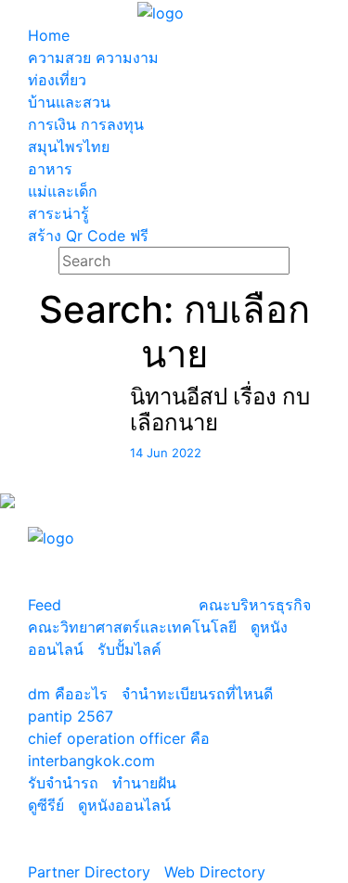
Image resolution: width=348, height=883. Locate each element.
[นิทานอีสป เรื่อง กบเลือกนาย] (58, 447)
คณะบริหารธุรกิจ (255, 604)
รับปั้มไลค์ (129, 649)
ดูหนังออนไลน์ (124, 805)
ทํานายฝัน (144, 783)
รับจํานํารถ (63, 783)
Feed (44, 604)
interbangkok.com (91, 760)
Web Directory (214, 872)
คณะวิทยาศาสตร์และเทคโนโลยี (132, 627)
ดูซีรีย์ (46, 805)
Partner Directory (89, 872)
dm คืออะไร (68, 694)
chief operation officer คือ (119, 738)
